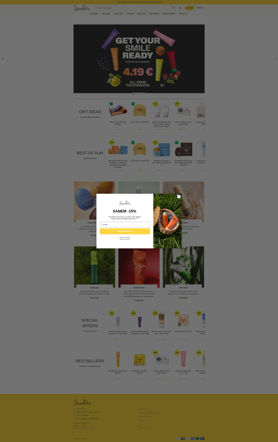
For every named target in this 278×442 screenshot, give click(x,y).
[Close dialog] (179, 196)
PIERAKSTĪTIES (124, 231)
